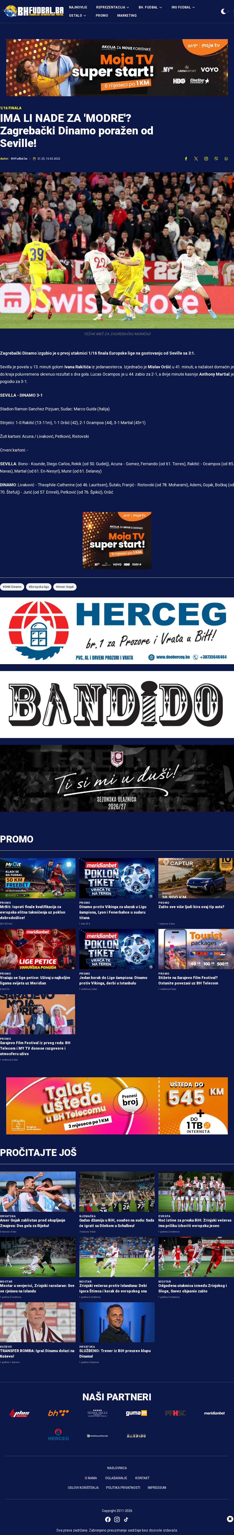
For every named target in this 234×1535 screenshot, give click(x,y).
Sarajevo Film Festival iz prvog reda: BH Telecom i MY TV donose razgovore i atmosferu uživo (35, 1048)
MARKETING (127, 15)
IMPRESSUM (157, 1488)
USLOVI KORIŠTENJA (83, 1488)
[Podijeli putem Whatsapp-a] (226, 158)
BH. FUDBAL (148, 7)
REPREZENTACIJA (110, 7)
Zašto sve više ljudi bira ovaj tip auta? (191, 907)
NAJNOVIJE (78, 7)
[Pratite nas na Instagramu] (206, 158)
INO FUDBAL (181, 7)
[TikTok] (126, 1519)
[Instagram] (117, 1519)
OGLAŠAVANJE (116, 1478)
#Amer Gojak (65, 586)
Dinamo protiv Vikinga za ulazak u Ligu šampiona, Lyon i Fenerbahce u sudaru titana (112, 912)
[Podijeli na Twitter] (196, 158)
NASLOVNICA (117, 1468)
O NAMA (91, 1478)
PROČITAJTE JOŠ (38, 1152)
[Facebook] (108, 1519)
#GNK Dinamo (12, 586)
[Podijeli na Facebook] (186, 158)
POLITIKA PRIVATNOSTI (123, 1488)
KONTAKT (142, 1478)
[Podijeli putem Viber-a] (216, 158)
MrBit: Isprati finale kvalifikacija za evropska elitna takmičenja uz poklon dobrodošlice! (32, 912)
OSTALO (75, 15)
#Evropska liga (39, 586)
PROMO (102, 15)
